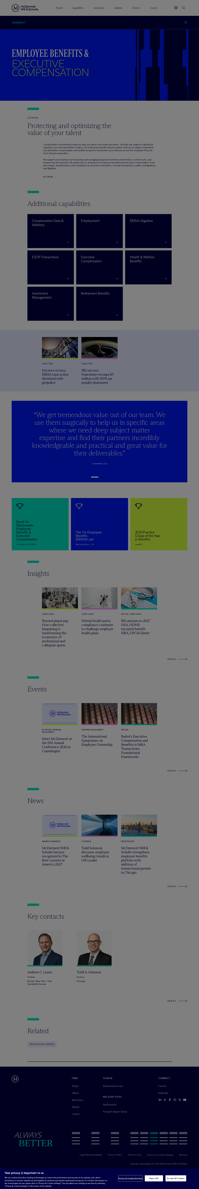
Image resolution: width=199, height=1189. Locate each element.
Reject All (153, 1178)
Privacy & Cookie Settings (130, 1178)
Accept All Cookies (175, 1178)
